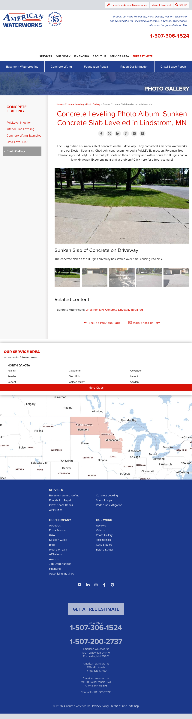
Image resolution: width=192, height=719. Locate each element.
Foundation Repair (96, 66)
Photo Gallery (16, 151)
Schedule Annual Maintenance (129, 5)
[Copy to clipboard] (143, 134)
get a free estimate (96, 609)
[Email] (134, 134)
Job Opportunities (60, 564)
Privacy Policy (100, 706)
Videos (100, 530)
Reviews (101, 525)
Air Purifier (55, 510)
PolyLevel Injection (19, 122)
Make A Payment (161, 5)
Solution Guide (58, 540)
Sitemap (134, 706)
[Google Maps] (112, 584)
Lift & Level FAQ (17, 142)
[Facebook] (104, 584)
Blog (52, 545)
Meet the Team (58, 549)
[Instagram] (96, 584)
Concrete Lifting (61, 66)
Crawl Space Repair (173, 66)
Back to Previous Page (104, 323)
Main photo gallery (146, 323)
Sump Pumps (104, 500)
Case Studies (104, 545)
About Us (55, 525)
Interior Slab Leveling (20, 129)
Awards (53, 559)
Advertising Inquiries (61, 574)
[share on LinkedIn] (118, 134)
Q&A (52, 535)
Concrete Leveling (17, 109)
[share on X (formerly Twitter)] (109, 134)
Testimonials (103, 540)
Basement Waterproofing (22, 66)
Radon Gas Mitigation (134, 66)
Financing (55, 569)
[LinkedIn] (88, 584)
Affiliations (55, 554)
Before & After (104, 549)
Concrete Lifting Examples (24, 135)
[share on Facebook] (101, 134)
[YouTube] (79, 584)
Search (183, 5)
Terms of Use (119, 706)
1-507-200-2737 (96, 641)
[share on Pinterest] (126, 134)
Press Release (57, 530)
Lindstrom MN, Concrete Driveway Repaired (114, 309)
